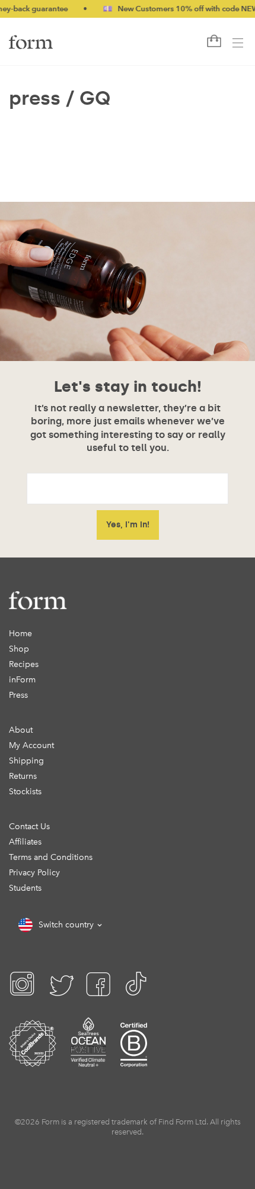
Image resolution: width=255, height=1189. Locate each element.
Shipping (26, 761)
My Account (31, 745)
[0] (213, 41)
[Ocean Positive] (88, 1058)
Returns (23, 776)
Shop (19, 649)
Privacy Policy (34, 873)
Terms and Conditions (51, 857)
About (21, 730)
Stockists (25, 792)
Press (18, 695)
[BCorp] (133, 1058)
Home (20, 634)
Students (25, 888)
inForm (22, 680)
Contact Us (29, 826)
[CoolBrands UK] (32, 1058)
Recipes (24, 664)
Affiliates (25, 842)
